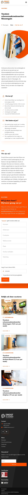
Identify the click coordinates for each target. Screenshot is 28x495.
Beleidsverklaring (4, 493)
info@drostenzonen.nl (8, 427)
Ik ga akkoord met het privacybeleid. (12, 275)
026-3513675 (21, 213)
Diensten (3, 440)
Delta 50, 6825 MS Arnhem (7, 424)
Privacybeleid (3, 489)
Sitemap (3, 490)
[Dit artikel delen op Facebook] (15, 25)
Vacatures (3, 444)
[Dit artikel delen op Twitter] (16, 25)
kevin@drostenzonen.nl (7, 211)
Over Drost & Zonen (6, 442)
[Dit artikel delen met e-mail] (20, 25)
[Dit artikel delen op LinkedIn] (18, 25)
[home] (5, 2)
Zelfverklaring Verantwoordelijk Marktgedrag (9, 492)
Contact (3, 446)
